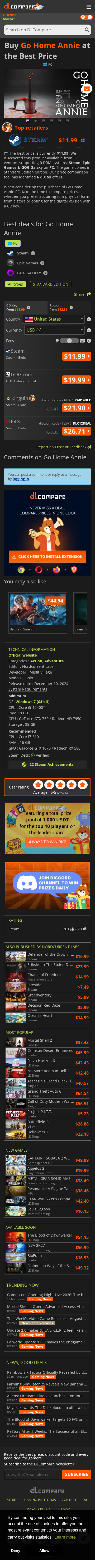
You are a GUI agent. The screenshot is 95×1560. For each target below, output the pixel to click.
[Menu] (88, 7)
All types (15, 284)
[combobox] (53, 319)
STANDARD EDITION (50, 284)
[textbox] (43, 319)
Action (36, 660)
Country (13, 319)
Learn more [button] (65, 1537)
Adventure (54, 660)
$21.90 (75, 407)
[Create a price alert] (87, 89)
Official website (22, 655)
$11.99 (75, 356)
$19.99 (75, 379)
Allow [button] (44, 1551)
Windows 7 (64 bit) (33, 701)
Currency (14, 330)
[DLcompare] (47, 1490)
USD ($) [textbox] (34, 330)
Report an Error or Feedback (61, 446)
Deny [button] (15, 1551)
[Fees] (69, 340)
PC (15, 243)
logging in (21, 478)
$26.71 (75, 431)
